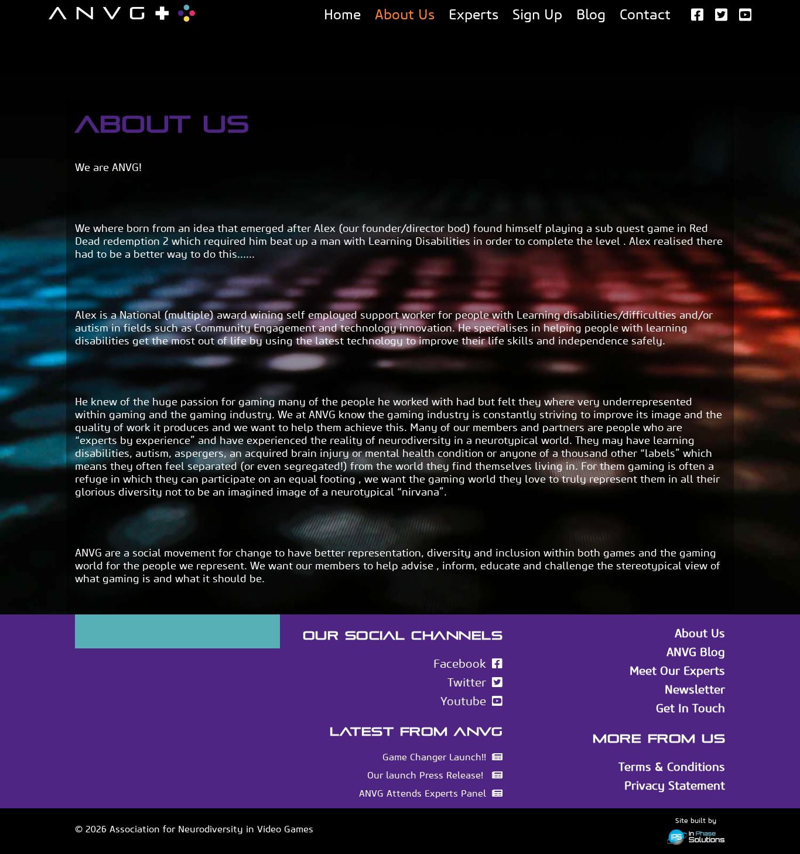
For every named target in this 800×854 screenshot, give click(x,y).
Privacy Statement (674, 785)
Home (342, 14)
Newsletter (695, 689)
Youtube (463, 701)
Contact (645, 14)
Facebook (459, 664)
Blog (591, 14)
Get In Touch (690, 708)
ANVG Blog (695, 652)
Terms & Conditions (671, 767)
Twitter (466, 682)
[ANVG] (122, 13)
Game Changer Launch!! (434, 757)
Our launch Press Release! (426, 775)
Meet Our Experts (677, 671)
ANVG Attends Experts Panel (422, 793)
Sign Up (537, 14)
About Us (405, 14)
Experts (473, 14)
